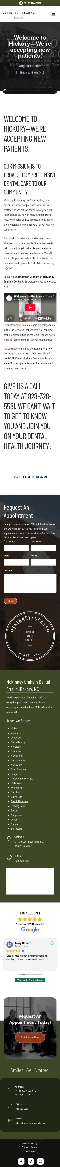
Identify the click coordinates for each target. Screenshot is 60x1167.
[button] (53, 14)
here (24, 325)
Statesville (16, 828)
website (8, 339)
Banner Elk (16, 796)
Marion (14, 824)
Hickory (15, 128)
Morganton (16, 815)
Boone (14, 810)
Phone (34, 555)
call (35, 386)
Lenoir (14, 819)
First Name (10, 541)
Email (7, 555)
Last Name (37, 541)
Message (8, 570)
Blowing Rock (18, 805)
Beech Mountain (19, 801)
